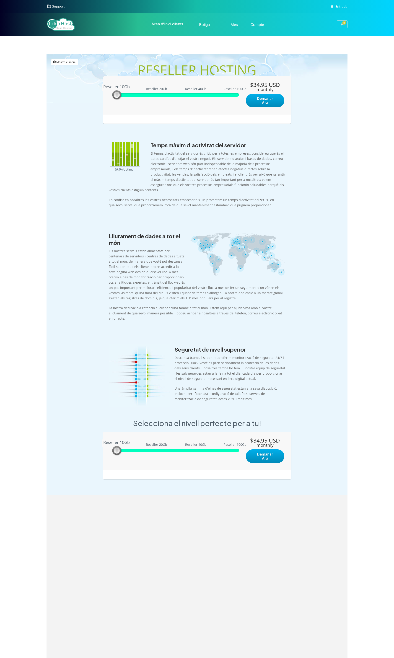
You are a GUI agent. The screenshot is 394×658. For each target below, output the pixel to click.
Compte (258, 24)
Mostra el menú (66, 62)
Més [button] (235, 24)
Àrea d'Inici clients (167, 24)
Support (58, 6)
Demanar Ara (265, 100)
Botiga (205, 24)
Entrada (341, 6)
